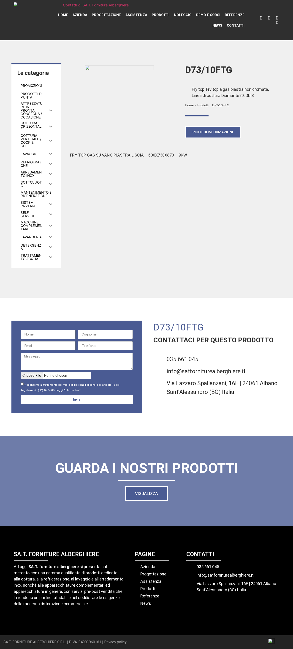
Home (63, 15)
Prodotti (160, 15)
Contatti (235, 25)
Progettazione (106, 15)
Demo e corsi (208, 15)
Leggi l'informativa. (67, 390)
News (217, 25)
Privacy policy (115, 642)
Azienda (80, 15)
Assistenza (136, 15)
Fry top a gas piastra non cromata (237, 89)
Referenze (234, 15)
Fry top (198, 89)
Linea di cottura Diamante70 (218, 95)
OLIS (249, 95)
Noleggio (183, 15)
